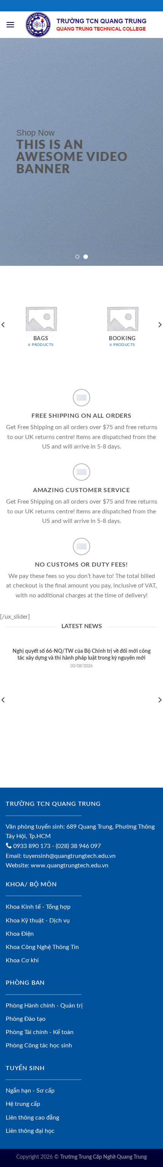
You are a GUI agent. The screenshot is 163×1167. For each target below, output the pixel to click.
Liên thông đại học (30, 1131)
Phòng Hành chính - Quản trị (44, 1006)
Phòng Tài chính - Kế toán (40, 1032)
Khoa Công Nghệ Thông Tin (42, 947)
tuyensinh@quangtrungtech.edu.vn (69, 856)
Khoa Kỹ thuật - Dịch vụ (38, 920)
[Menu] (10, 24)
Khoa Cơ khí (22, 960)
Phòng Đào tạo (25, 1019)
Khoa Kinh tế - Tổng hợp (38, 907)
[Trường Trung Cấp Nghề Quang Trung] (86, 24)
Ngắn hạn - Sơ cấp (30, 1091)
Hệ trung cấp (23, 1104)
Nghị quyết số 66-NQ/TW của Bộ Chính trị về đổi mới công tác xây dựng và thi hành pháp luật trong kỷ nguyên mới (81, 655)
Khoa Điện (20, 934)
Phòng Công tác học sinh (39, 1045)
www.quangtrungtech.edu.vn (69, 865)
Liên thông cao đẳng (32, 1118)
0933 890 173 (31, 846)
